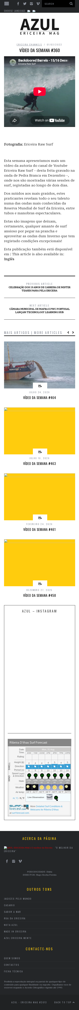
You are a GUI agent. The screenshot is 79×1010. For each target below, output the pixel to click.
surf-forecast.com (20, 813)
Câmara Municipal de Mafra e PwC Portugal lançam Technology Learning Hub (39, 308)
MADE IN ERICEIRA (15, 931)
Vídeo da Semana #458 (39, 595)
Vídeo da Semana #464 (39, 397)
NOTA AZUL (11, 924)
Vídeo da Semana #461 (39, 529)
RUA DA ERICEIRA (15, 918)
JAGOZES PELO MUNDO (18, 898)
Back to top (63, 1002)
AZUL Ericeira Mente (18, 938)
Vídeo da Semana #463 (39, 463)
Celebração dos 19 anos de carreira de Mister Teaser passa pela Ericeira (39, 287)
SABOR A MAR (12, 911)
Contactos (11, 964)
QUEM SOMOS (12, 958)
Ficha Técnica (13, 971)
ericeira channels (29, 44)
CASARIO (9, 905)
